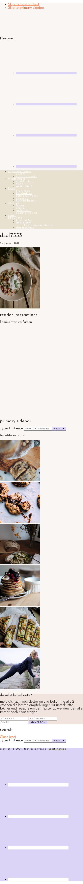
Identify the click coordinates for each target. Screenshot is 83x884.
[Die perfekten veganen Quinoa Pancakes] (20, 605)
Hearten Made (57, 749)
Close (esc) (8, 737)
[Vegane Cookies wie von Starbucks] (20, 521)
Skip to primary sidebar (26, 8)
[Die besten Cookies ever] (20, 480)
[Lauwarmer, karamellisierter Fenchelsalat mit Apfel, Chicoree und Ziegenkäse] (20, 563)
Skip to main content (23, 4)
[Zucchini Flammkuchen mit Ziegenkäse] (20, 646)
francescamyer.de (19, 23)
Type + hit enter (12, 428)
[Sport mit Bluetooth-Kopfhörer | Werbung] (20, 688)
